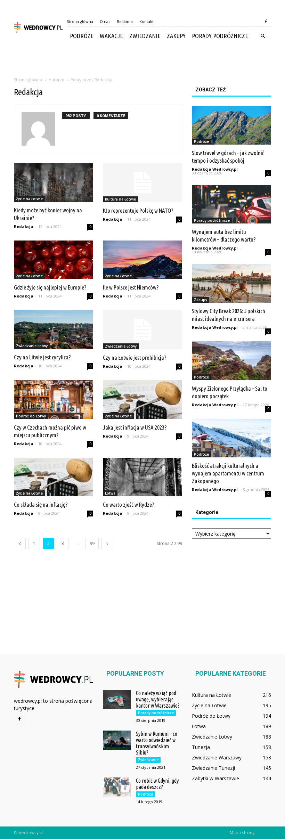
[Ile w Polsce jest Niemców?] (142, 260)
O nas (105, 21)
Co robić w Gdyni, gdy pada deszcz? (157, 783)
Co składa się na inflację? (41, 504)
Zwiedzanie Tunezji (213, 768)
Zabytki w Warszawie (215, 778)
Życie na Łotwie (29, 198)
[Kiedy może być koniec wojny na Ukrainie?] (53, 182)
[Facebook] (266, 21)
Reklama (125, 21)
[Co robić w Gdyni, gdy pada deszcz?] (117, 787)
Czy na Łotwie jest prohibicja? (134, 357)
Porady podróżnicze (220, 35)
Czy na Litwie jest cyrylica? (42, 357)
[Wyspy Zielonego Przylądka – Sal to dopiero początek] (231, 360)
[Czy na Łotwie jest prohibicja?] (142, 329)
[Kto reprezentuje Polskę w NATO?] (142, 182)
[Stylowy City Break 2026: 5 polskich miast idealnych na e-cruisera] (231, 283)
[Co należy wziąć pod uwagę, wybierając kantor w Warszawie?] (117, 699)
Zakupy (176, 35)
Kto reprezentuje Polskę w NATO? (138, 210)
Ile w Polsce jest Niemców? (131, 287)
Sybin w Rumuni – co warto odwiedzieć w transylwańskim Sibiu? (156, 743)
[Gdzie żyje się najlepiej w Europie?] (53, 260)
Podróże (81, 35)
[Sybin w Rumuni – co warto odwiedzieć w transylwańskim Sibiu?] (117, 740)
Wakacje (111, 35)
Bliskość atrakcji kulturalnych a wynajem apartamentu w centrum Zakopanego (228, 473)
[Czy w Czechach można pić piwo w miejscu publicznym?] (53, 399)
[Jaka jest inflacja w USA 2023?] (142, 399)
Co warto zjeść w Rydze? (128, 504)
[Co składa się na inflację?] (53, 477)
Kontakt (146, 21)
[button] (262, 36)
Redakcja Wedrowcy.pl (215, 169)
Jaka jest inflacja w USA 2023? (135, 427)
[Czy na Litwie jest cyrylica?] (53, 329)
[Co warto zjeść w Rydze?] (142, 477)
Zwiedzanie (145, 35)
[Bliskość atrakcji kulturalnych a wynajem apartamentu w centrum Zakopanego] (231, 438)
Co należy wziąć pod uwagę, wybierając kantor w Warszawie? (158, 699)
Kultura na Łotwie (120, 199)
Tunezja (201, 747)
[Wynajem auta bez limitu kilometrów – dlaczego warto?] (231, 204)
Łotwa (110, 493)
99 (92, 543)
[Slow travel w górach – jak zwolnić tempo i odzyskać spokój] (231, 125)
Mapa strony (242, 833)
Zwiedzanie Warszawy (217, 757)
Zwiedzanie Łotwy (32, 345)
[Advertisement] (142, 60)
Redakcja (23, 226)
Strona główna (80, 21)
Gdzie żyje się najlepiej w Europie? (50, 287)
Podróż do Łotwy (31, 416)
